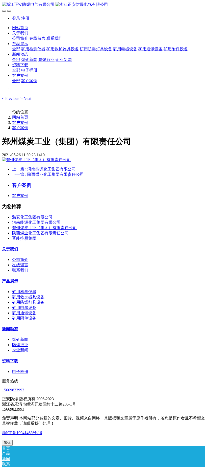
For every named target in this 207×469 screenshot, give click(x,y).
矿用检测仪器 (24, 291)
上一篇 (44, 169)
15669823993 (13, 390)
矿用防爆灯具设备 (28, 302)
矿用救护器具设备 (28, 297)
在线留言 (20, 265)
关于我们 (10, 249)
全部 (16, 49)
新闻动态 (10, 329)
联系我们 (20, 270)
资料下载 (10, 361)
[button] (11, 98)
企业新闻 (20, 350)
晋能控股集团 (24, 238)
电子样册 (20, 371)
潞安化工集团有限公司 (32, 217)
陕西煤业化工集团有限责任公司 (40, 233)
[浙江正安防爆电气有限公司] (103, 4)
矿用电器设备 (24, 307)
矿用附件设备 (24, 318)
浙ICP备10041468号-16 (22, 433)
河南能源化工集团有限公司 (36, 222)
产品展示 (10, 281)
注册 (25, 18)
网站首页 (20, 28)
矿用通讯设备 (24, 313)
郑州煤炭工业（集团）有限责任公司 (44, 228)
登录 (16, 18)
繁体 (7, 442)
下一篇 (48, 174)
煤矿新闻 (20, 339)
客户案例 (20, 122)
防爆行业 (20, 345)
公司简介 (20, 259)
